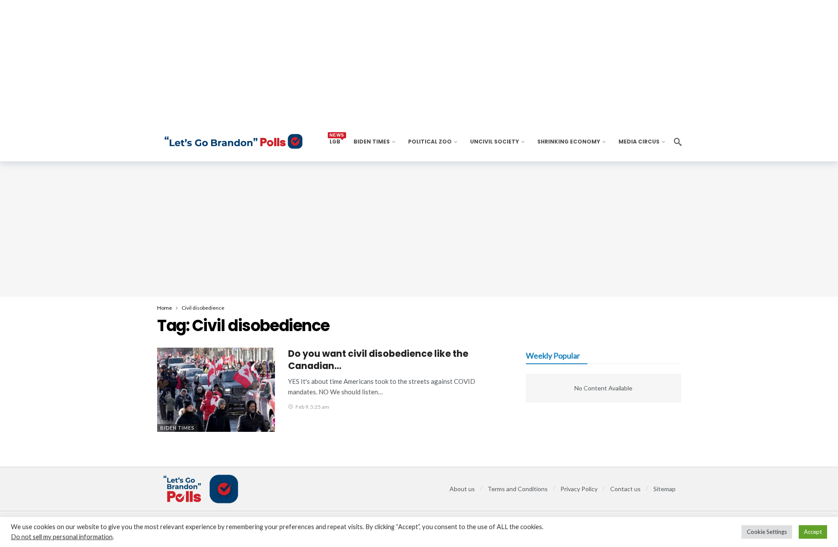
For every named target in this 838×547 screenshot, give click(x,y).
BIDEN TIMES (177, 428)
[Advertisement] (419, 229)
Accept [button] (813, 531)
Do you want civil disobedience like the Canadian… (378, 359)
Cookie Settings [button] (767, 531)
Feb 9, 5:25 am (312, 406)
